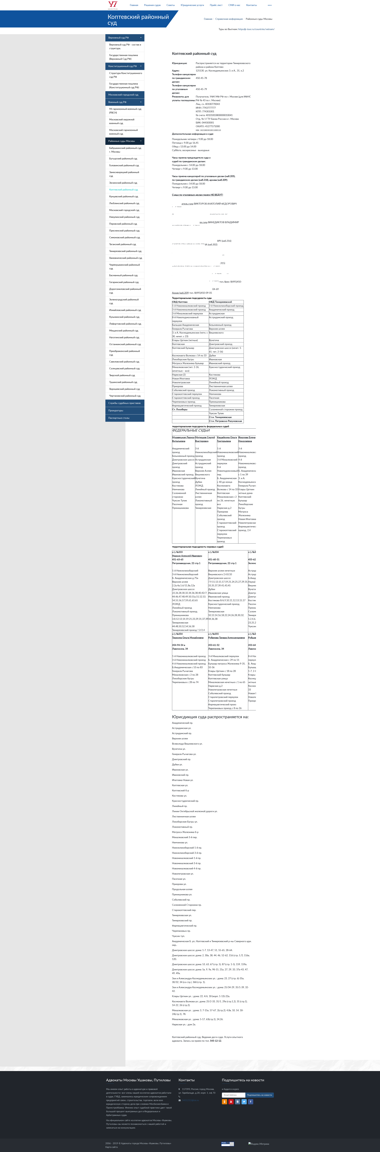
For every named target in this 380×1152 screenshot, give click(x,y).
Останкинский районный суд (125, 344)
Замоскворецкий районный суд (124, 174)
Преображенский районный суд (124, 353)
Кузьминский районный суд (124, 317)
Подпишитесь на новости (259, 1095)
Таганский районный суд (122, 244)
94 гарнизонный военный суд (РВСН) (125, 111)
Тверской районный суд (122, 375)
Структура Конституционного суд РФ (125, 75)
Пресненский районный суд (124, 231)
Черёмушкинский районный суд (124, 267)
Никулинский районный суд (124, 217)
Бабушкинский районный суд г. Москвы (125, 150)
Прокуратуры (115, 410)
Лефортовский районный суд (125, 324)
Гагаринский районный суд (124, 282)
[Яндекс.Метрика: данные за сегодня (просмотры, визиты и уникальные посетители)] (258, 1144)
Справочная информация (229, 19)
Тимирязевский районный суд (125, 251)
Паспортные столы (118, 418)
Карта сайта (111, 1147)
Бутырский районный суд (123, 158)
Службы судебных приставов (124, 403)
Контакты (251, 5)
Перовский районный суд (123, 224)
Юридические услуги (192, 5)
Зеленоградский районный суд (124, 301)
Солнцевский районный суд (124, 368)
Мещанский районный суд (123, 330)
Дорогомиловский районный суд (125, 291)
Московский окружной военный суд (121, 121)
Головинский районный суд (124, 165)
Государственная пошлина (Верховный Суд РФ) (123, 57)
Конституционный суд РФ (122, 66)
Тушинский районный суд (123, 382)
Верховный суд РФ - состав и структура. (125, 47)
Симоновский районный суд (124, 237)
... (270, 3)
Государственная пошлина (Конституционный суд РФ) (124, 86)
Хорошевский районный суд (124, 389)
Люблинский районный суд (124, 203)
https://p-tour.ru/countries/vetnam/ (256, 29)
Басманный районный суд (123, 275)
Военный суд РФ (117, 102)
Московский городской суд (123, 95)
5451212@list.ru (190, 1100)
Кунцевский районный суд (123, 196)
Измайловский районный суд (125, 310)
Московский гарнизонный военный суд (123, 132)
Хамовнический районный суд (125, 258)
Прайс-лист (216, 5)
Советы (171, 5)
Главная (134, 5)
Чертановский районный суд (125, 396)
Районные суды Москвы (121, 141)
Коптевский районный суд (123, 190)
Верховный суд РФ (118, 38)
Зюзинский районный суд (123, 183)
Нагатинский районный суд (124, 337)
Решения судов (152, 5)
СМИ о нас (234, 5)
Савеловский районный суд (124, 362)
